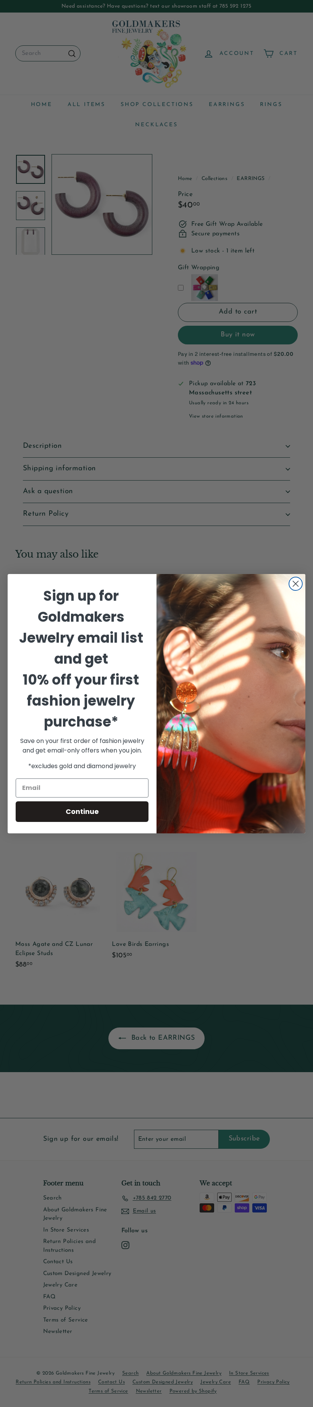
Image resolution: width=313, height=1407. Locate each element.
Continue (82, 811)
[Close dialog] (295, 583)
